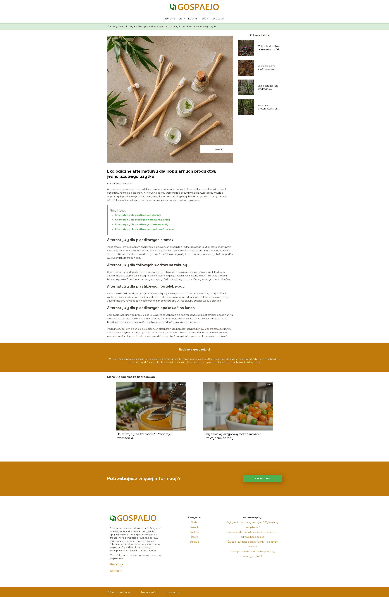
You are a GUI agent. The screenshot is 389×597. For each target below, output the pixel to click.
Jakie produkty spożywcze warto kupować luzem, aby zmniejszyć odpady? (269, 67)
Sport (205, 18)
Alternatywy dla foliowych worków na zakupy (142, 219)
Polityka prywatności (119, 592)
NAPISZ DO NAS (262, 478)
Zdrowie (170, 18)
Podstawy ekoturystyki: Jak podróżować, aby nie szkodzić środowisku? (270, 107)
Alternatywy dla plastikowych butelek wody (141, 224)
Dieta (182, 18)
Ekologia (218, 18)
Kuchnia (193, 18)
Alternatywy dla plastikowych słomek (138, 215)
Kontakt (116, 571)
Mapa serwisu (149, 592)
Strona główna (116, 26)
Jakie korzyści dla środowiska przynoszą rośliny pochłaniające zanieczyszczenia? (269, 87)
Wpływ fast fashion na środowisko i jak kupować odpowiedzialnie (269, 48)
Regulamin (173, 592)
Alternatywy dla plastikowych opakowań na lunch (145, 229)
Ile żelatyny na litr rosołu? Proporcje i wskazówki (144, 436)
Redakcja (116, 564)
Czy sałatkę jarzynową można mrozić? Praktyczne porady (233, 436)
